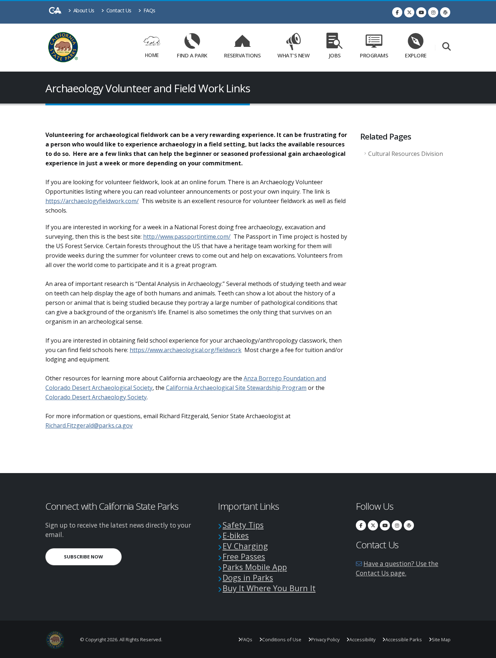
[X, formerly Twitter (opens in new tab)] (409, 12)
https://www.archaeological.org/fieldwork (185, 350)
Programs (374, 55)
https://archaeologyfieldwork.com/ (92, 201)
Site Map (441, 639)
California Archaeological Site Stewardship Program (236, 388)
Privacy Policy (325, 639)
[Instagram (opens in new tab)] (433, 12)
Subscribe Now (93, 556)
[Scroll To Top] (483, 650)
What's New (293, 55)
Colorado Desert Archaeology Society (96, 397)
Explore (416, 55)
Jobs (335, 55)
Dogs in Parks (248, 577)
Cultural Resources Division (405, 154)
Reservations (244, 54)
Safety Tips (243, 525)
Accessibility (362, 639)
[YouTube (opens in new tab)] (421, 12)
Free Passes (244, 556)
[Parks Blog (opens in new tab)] (445, 12)
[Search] (446, 47)
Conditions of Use (281, 639)
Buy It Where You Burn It (269, 588)
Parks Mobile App (255, 567)
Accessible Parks (403, 639)
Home (152, 55)
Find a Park (192, 55)
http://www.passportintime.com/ (187, 237)
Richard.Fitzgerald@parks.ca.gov (89, 425)
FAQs (148, 10)
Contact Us (118, 10)
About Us (83, 10)
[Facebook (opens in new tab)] (397, 12)
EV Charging (245, 546)
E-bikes (236, 535)
